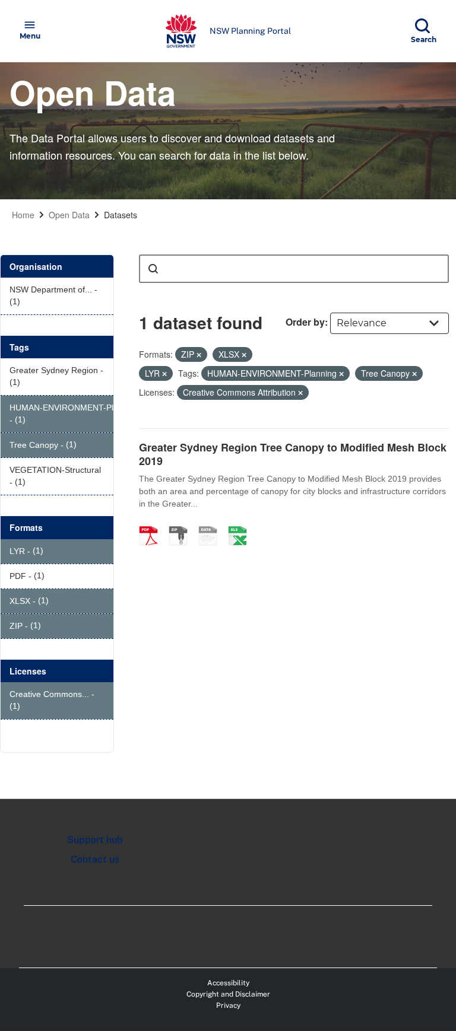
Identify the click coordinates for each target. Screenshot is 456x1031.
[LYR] (212, 523)
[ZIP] (182, 523)
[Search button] (153, 268)
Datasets (120, 215)
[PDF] (152, 523)
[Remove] (199, 354)
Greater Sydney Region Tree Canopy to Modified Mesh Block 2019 (292, 454)
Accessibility (228, 983)
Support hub (95, 839)
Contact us (95, 859)
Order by (305, 322)
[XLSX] (241, 523)
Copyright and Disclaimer (228, 994)
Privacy (228, 1005)
